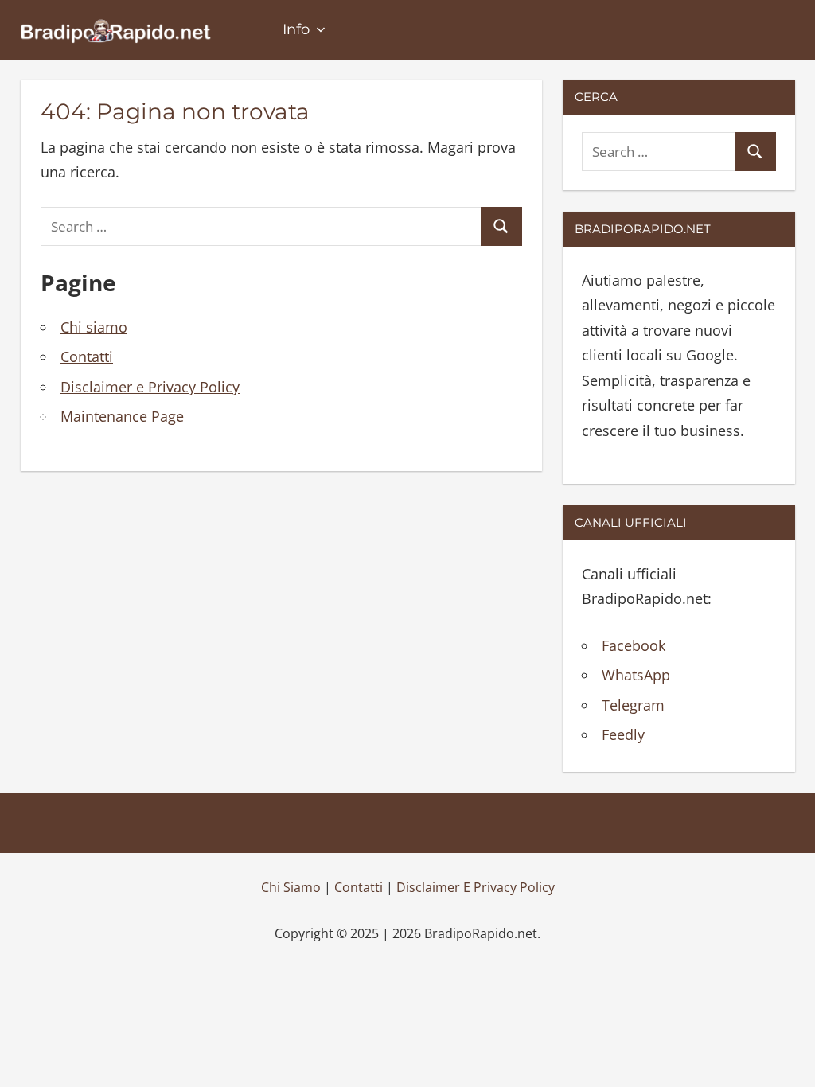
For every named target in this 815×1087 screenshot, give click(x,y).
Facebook (633, 645)
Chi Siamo (291, 887)
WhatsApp (636, 674)
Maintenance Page (122, 416)
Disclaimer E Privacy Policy (475, 887)
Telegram (633, 705)
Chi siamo (93, 327)
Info (296, 29)
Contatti (86, 356)
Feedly (623, 734)
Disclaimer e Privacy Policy (150, 386)
